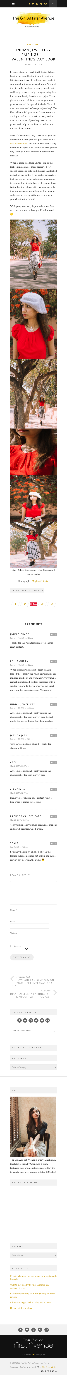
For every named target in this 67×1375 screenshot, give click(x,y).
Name (13, 910)
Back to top (48, 1371)
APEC (13, 762)
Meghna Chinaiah (40, 581)
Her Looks (33, 44)
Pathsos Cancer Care (25, 816)
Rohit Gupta (19, 661)
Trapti (15, 843)
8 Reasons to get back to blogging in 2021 (30, 1302)
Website (13, 933)
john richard (20, 634)
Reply (53, 634)
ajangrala (17, 789)
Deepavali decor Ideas (21, 1308)
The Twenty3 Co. (49, 1367)
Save (35, 604)
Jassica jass (18, 735)
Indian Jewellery (22, 704)
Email (13, 921)
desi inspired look (19, 143)
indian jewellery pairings (27, 590)
